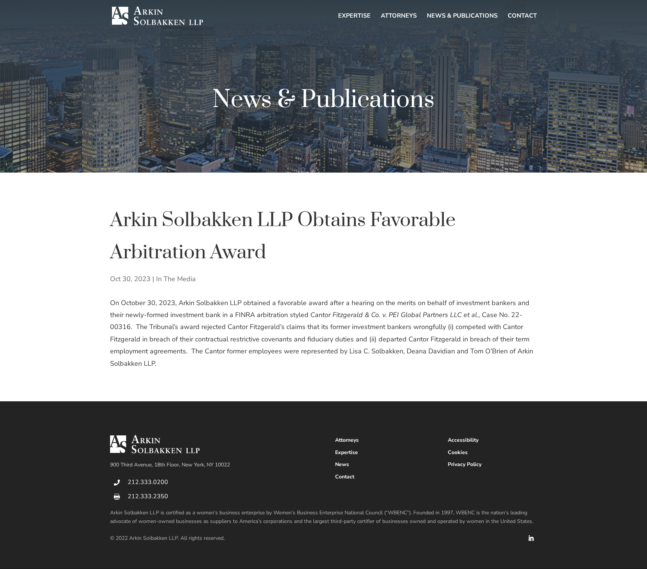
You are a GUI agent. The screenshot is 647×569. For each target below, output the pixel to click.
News (342, 464)
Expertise (354, 16)
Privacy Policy (465, 464)
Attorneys (399, 16)
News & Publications (462, 16)
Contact (522, 16)
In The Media (176, 278)
